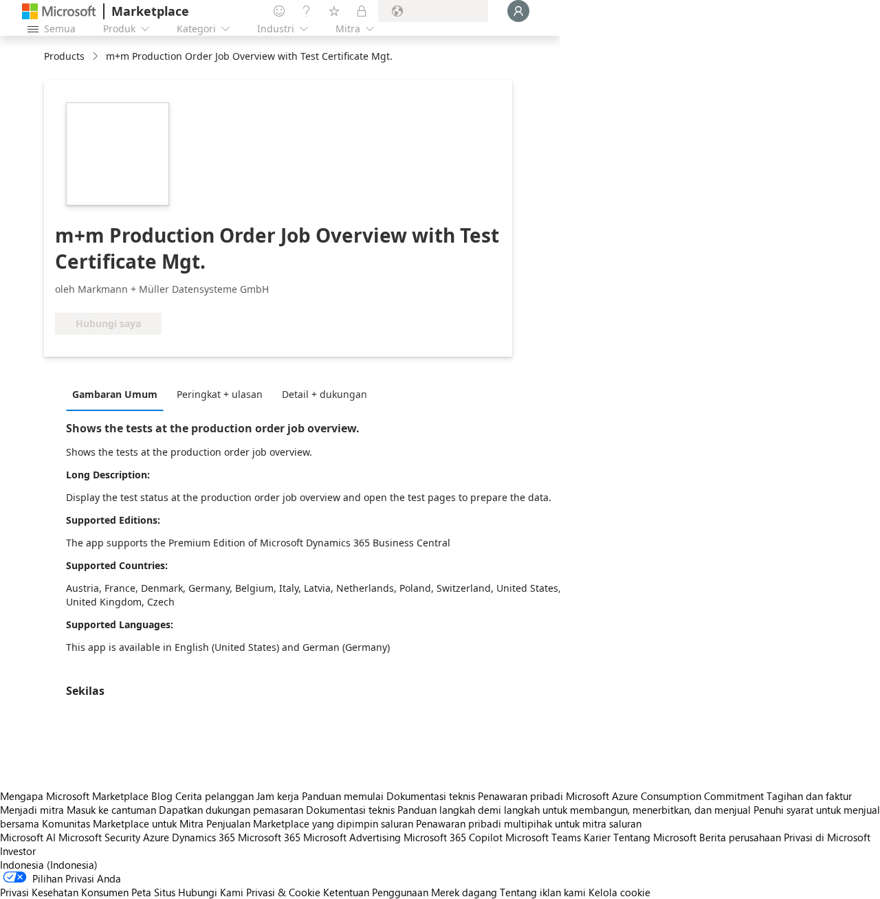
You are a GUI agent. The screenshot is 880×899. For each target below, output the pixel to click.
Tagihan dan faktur (809, 796)
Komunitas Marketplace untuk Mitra (123, 823)
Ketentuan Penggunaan (375, 892)
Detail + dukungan (324, 394)
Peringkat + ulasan (220, 394)
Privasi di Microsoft (827, 837)
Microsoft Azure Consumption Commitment (666, 796)
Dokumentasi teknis (430, 796)
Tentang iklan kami (543, 892)
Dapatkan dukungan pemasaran (231, 810)
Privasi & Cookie (283, 892)
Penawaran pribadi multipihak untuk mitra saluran (528, 823)
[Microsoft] (59, 11)
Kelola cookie (619, 892)
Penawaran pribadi (520, 796)
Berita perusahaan (740, 837)
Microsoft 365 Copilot (453, 837)
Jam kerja (277, 796)
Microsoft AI (28, 837)
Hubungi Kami (210, 892)
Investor (18, 851)
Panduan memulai (343, 796)
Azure (156, 837)
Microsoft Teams (543, 837)
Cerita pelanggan (214, 796)
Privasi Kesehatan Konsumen (64, 892)
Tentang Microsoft (654, 837)
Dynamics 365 (203, 837)
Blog (162, 796)
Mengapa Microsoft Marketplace (74, 796)
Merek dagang (464, 892)
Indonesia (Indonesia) (49, 865)
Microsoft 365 (269, 837)
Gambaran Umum (114, 394)
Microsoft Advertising (352, 837)
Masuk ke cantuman (111, 810)
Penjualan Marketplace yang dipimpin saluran (309, 823)
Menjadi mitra (32, 810)
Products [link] (64, 56)
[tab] (118, 394)
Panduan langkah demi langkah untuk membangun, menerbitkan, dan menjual (574, 810)
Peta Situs (153, 892)
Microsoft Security (99, 837)
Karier (597, 837)
